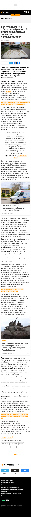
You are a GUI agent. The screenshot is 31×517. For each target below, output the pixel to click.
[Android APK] (6, 501)
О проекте (4, 480)
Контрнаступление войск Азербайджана (11, 440)
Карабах (10, 437)
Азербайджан (5, 443)
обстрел (13, 447)
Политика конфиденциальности (10, 485)
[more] (28, 213)
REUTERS (4, 60)
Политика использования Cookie (10, 487)
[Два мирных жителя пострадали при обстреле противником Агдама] (15, 193)
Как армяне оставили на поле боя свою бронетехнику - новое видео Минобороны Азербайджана (15, 346)
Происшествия (13, 443)
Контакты (10, 480)
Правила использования (7, 482)
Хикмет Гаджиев (5, 447)
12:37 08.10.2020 (5, 40)
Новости (4, 437)
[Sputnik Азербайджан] (5, 13)
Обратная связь (16, 493)
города (19, 447)
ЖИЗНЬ (21, 443)
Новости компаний (6, 493)
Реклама (3, 496)
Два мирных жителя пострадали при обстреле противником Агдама (13, 208)
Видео (4, 341)
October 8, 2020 (20, 157)
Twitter (8, 92)
